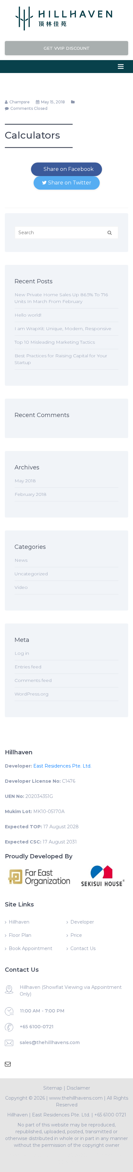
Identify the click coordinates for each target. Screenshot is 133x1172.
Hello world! (28, 315)
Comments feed (33, 680)
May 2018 (25, 481)
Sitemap (52, 1088)
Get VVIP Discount (67, 48)
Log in (22, 653)
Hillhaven (19, 922)
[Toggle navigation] (120, 66)
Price (76, 935)
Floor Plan (20, 935)
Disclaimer (78, 1088)
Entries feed (28, 667)
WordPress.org (31, 694)
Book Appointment (30, 948)
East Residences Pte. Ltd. (62, 766)
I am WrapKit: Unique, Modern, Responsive (63, 328)
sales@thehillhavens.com (50, 1042)
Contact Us (83, 948)
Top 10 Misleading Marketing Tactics (55, 342)
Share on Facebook (68, 169)
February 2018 (30, 494)
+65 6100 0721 (110, 1115)
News (21, 560)
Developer (82, 922)
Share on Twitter (69, 183)
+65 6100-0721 (37, 1027)
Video (21, 587)
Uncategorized (31, 574)
